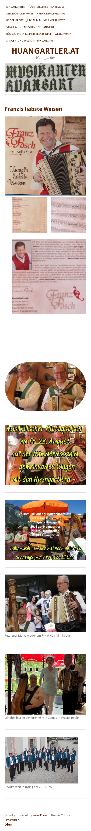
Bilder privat (14, 20)
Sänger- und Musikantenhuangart (29, 40)
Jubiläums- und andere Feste (46, 20)
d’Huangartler (16, 6)
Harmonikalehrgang (51, 13)
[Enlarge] (80, 431)
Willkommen (63, 33)
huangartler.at (45, 51)
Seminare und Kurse (19, 13)
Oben (9, 824)
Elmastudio (12, 820)
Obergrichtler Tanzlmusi (47, 6)
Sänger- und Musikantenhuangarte (30, 27)
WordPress (40, 815)
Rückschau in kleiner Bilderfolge (29, 33)
